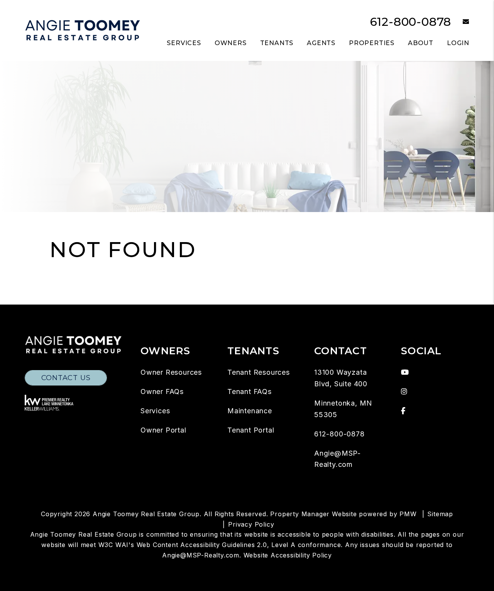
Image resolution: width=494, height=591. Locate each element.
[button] (460, 22)
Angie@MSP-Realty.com (200, 555)
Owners (231, 43)
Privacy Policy (251, 524)
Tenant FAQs (249, 391)
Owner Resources (171, 372)
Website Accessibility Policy (288, 555)
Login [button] (458, 43)
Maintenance (249, 411)
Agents (321, 43)
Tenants (277, 43)
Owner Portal (163, 430)
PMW (407, 514)
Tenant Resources (258, 372)
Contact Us (66, 378)
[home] (82, 30)
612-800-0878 (411, 22)
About (420, 43)
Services (184, 43)
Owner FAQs (162, 391)
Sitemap (440, 514)
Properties (371, 43)
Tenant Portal (250, 430)
